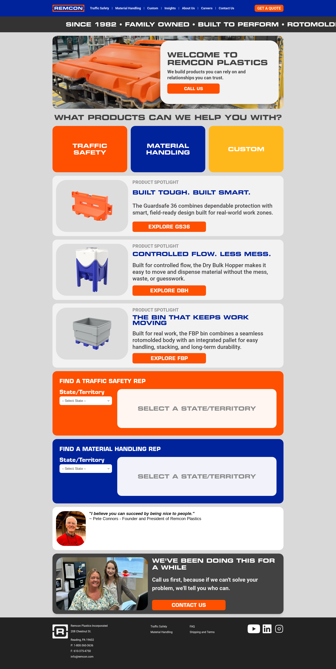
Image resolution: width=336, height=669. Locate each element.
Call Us (193, 88)
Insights (170, 8)
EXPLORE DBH (169, 290)
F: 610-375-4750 (81, 651)
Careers (206, 8)
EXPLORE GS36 (169, 226)
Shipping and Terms (202, 632)
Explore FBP (169, 358)
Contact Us (226, 8)
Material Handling (128, 8)
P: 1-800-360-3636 (82, 645)
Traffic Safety (99, 8)
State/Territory (81, 392)
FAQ (192, 626)
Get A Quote (269, 8)
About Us (188, 8)
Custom (152, 8)
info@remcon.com (82, 656)
